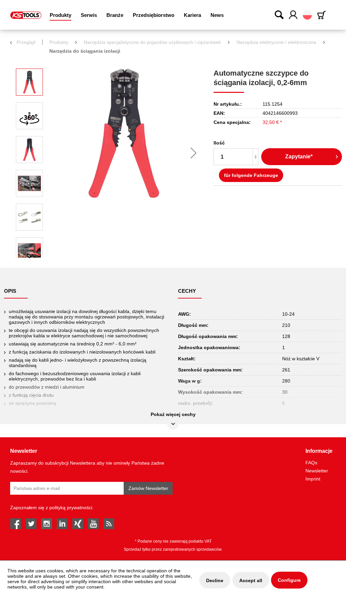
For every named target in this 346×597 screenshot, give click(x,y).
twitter (31, 523)
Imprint (312, 479)
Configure (289, 580)
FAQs (311, 462)
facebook (15, 523)
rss (108, 523)
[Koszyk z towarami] (322, 15)
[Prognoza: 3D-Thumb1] (29, 115)
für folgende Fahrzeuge (251, 175)
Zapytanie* (299, 156)
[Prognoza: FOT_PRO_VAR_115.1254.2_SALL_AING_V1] (29, 149)
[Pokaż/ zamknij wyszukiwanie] (279, 14)
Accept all (250, 580)
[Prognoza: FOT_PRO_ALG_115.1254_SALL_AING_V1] (29, 82)
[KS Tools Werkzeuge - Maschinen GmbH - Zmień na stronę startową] (26, 15)
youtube (93, 523)
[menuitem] (60, 15)
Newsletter (316, 470)
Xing (77, 523)
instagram (46, 523)
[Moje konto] (293, 15)
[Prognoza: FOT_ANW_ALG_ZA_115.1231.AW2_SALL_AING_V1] (29, 217)
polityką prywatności (70, 507)
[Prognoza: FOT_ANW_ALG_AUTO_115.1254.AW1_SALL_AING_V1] (29, 183)
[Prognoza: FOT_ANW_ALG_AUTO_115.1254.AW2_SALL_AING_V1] (29, 250)
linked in (62, 523)
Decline (214, 580)
